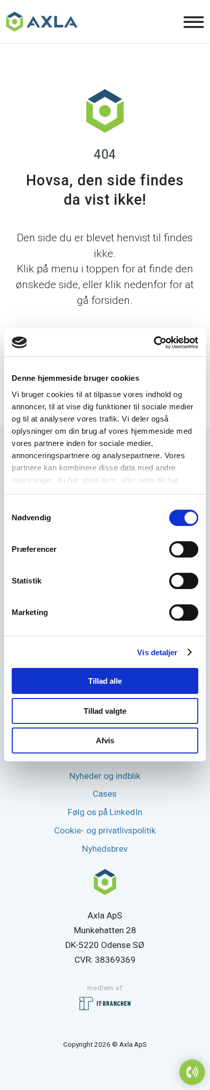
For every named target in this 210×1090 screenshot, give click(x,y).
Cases (105, 794)
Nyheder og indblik (105, 776)
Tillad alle (105, 681)
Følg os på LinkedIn (105, 812)
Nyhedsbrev (104, 849)
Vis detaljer (157, 652)
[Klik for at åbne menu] (193, 22)
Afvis (105, 740)
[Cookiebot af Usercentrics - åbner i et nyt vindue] (153, 342)
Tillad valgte (105, 711)
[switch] (183, 549)
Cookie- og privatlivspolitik (105, 830)
